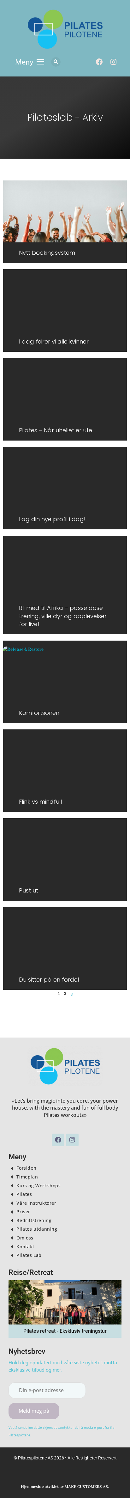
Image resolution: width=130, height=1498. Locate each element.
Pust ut (28, 890)
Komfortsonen (39, 713)
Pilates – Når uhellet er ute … (58, 430)
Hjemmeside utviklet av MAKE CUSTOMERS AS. (65, 1486)
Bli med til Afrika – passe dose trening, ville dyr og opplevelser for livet (63, 616)
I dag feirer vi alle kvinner (54, 341)
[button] (29, 62)
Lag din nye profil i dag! (52, 519)
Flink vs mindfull (40, 802)
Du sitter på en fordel (49, 979)
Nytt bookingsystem (47, 253)
